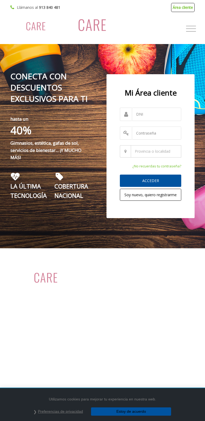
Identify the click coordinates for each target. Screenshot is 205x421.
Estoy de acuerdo (131, 411)
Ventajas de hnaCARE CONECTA (134, 295)
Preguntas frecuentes (125, 302)
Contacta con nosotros (30, 360)
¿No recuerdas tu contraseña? (156, 166)
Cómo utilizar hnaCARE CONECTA (136, 288)
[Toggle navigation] (191, 28)
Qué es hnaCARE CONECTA (130, 281)
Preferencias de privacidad (60, 411)
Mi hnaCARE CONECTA (30, 345)
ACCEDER (150, 180)
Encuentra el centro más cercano (39, 352)
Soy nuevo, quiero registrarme (150, 194)
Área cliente (183, 7)
